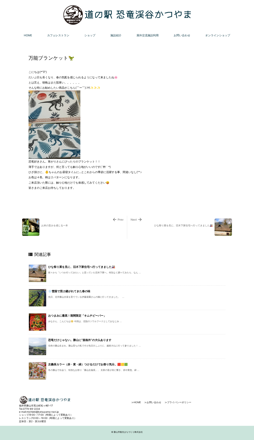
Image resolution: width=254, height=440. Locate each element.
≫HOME (136, 402)
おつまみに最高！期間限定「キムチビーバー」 (77, 315)
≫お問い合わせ (152, 402)
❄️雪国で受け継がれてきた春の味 (69, 291)
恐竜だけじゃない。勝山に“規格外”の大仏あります (79, 340)
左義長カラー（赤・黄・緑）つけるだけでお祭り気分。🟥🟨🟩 (88, 364)
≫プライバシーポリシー (178, 402)
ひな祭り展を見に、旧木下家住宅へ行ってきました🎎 (81, 266)
